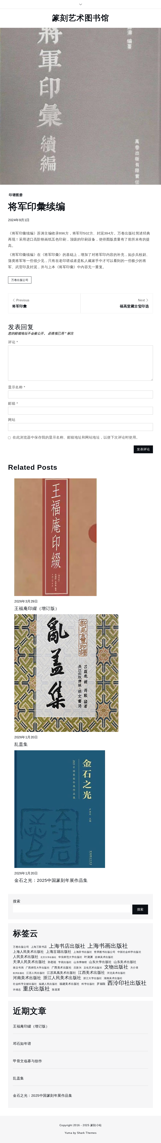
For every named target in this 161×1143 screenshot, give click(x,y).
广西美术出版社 (62, 967)
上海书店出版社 (67, 946)
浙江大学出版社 (92, 978)
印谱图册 (16, 195)
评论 (13, 342)
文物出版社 (116, 967)
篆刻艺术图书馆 (80, 18)
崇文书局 (18, 967)
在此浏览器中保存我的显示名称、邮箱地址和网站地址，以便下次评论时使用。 (76, 437)
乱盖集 (21, 744)
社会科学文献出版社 (25, 983)
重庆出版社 (36, 988)
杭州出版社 (18, 973)
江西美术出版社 (91, 972)
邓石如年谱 (22, 1044)
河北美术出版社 (116, 972)
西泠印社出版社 (127, 983)
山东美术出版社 (125, 962)
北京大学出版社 (48, 957)
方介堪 (134, 967)
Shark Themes (86, 1132)
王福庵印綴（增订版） (36, 608)
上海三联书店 (39, 946)
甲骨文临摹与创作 (27, 1061)
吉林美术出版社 (104, 957)
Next (134, 303)
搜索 (16, 901)
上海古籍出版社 (58, 951)
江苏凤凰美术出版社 (61, 972)
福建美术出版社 (69, 983)
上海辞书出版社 (82, 951)
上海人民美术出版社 (28, 952)
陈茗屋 (56, 989)
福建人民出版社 (48, 983)
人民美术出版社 (25, 957)
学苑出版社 (65, 962)
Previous (20, 303)
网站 (11, 420)
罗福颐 (101, 983)
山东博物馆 (80, 962)
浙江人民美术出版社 (62, 977)
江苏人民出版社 (35, 972)
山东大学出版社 (100, 962)
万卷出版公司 (19, 280)
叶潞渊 (88, 957)
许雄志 (17, 989)
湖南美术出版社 (113, 978)
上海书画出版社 (107, 945)
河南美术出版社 (27, 978)
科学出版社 (88, 983)
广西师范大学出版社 (38, 967)
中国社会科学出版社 (129, 951)
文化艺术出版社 (93, 967)
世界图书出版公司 (104, 951)
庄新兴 (78, 967)
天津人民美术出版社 (29, 962)
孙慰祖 (52, 962)
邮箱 (13, 403)
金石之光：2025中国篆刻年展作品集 (51, 880)
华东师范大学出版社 (70, 957)
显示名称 (16, 387)
